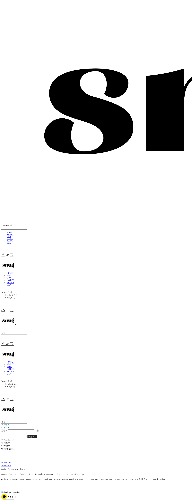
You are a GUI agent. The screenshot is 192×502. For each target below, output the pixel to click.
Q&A (9, 243)
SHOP (9, 237)
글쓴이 (4, 430)
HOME (9, 232)
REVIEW (10, 241)
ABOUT (10, 234)
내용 (37, 430)
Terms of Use (6, 462)
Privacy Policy (6, 466)
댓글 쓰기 (32, 437)
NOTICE (10, 239)
